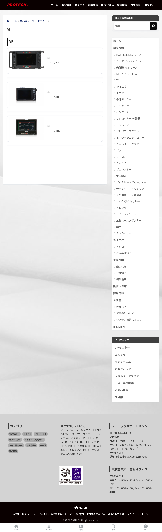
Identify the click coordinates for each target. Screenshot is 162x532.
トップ (145, 529)
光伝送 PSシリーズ (127, 67)
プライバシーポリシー (139, 514)
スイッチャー (123, 106)
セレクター (122, 208)
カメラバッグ (123, 233)
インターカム (123, 112)
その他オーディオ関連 (128, 195)
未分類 (119, 397)
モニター (121, 93)
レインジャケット (126, 214)
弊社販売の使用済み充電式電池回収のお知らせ (99, 514)
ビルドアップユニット (129, 131)
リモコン (121, 156)
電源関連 (121, 176)
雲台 (118, 227)
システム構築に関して (129, 319)
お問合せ (135, 5)
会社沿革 (121, 273)
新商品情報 (121, 390)
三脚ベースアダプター (128, 220)
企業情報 (93, 5)
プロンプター (123, 169)
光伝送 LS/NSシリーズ (129, 61)
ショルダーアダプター (128, 144)
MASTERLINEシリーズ (129, 55)
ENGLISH (149, 5)
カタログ (80, 5)
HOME (83, 507)
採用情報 (122, 5)
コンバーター (123, 125)
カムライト (122, 163)
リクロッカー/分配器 (128, 118)
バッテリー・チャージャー (131, 182)
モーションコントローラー (131, 137)
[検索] (153, 26)
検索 (113, 529)
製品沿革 (121, 279)
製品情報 (66, 5)
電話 (81, 529)
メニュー (48, 529)
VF (117, 80)
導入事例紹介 (123, 253)
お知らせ (120, 354)
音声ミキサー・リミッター (131, 188)
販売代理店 (107, 5)
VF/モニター (122, 347)
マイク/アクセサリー (128, 201)
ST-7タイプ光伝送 (126, 74)
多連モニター (123, 99)
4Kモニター (122, 87)
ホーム (54, 5)
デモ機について (125, 313)
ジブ (118, 150)
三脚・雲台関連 (124, 383)
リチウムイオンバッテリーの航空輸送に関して (47, 514)
